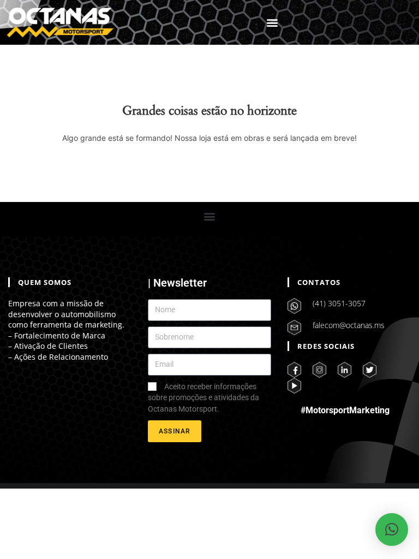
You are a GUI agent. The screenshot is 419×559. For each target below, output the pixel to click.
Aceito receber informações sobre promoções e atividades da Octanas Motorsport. (203, 397)
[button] (273, 23)
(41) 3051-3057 (339, 303)
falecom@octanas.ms (349, 325)
